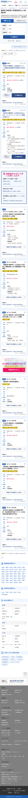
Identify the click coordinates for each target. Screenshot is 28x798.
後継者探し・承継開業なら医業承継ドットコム (11, 779)
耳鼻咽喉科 (17, 636)
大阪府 (3, 576)
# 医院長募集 (5, 659)
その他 (3, 632)
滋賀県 (15, 576)
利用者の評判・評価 (6, 730)
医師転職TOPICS (5, 724)
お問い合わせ (17, 792)
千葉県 (20, 569)
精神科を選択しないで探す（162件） (12, 191)
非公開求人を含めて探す (19, 50)
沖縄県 (20, 582)
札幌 (2, 756)
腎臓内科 (17, 613)
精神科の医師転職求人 (7, 102)
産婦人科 (4, 636)
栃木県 (7, 571)
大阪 (19, 756)
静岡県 (19, 573)
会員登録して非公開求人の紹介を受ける (13, 200)
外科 (3, 625)
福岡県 (15, 580)
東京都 (7, 569)
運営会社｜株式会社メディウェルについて (10, 752)
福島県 (3, 569)
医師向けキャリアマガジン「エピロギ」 (10, 781)
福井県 (3, 573)
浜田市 (7, 592)
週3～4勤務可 (6, 218)
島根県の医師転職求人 (18, 102)
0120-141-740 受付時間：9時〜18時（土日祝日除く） (17, 681)
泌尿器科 (17, 625)
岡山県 (3, 578)
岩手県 (11, 567)
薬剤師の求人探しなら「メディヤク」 (9, 774)
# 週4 (13, 656)
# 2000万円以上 (5, 656)
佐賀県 (19, 580)
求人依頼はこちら (5, 766)
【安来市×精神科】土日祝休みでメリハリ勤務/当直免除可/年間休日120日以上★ (13, 68)
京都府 (11, 576)
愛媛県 (7, 580)
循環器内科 (17, 611)
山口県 (11, 578)
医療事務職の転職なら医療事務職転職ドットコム (12, 776)
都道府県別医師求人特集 (7, 710)
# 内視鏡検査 (19, 656)
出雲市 (11, 592)
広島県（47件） (18, 181)
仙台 (6, 756)
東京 (10, 756)
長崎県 (23, 580)
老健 (3, 647)
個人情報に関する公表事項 (19, 790)
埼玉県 (16, 569)
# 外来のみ (4, 664)
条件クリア (18, 40)
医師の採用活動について (7, 764)
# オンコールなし (15, 662)
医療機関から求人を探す (7, 694)
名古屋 (15, 756)
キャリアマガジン (18, 722)
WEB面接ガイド (18, 744)
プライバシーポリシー (7, 790)
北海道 (3, 567)
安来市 (19, 592)
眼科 (3, 638)
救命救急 (17, 641)
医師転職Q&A (17, 720)
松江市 (3, 592)
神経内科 (4, 613)
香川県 (3, 580)
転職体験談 (4, 720)
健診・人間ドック (19, 644)
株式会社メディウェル (6, 783)
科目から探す (4, 692)
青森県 (7, 567)
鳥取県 (15, 578)
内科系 (3, 605)
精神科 (16, 638)
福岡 (4, 758)
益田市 (15, 592)
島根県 (19, 578)
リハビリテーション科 (7, 644)
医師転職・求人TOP (11, 788)
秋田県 (19, 567)
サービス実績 (17, 732)
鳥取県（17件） (7, 181)
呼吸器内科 (4, 611)
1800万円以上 (13, 72)
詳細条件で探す (5, 690)
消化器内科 (17, 608)
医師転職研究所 (5, 722)
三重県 (23, 573)
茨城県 (24, 569)
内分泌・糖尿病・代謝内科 (7, 617)
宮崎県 (11, 582)
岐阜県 (15, 573)
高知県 (11, 580)
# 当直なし (12, 659)
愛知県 (11, 573)
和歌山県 (24, 576)
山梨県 (7, 573)
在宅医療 (17, 647)
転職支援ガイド (18, 730)
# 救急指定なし (5, 662)
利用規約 (10, 792)
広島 (23, 756)
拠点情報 (3, 754)
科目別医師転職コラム (6, 714)
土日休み (6, 72)
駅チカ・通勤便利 (21, 72)
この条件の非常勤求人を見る (19, 46)
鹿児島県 (16, 582)
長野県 (15, 571)
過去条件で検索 (11, 40)
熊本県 (3, 582)
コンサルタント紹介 (6, 735)
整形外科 (4, 628)
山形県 (23, 567)
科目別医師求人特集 (19, 710)
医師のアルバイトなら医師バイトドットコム (11, 772)
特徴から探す (17, 692)
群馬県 (3, 571)
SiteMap (19, 788)
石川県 (23, 571)
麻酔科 (3, 641)
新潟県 (11, 571)
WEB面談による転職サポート (8, 744)
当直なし (13, 119)
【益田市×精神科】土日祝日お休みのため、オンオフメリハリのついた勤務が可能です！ (13, 115)
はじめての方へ (5, 740)
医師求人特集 (4, 712)
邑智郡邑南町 (5, 594)
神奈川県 (12, 569)
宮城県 (15, 567)
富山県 (19, 571)
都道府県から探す (18, 690)
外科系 (3, 622)
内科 (3, 608)
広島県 (7, 578)
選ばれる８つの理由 (6, 732)
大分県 (7, 582)
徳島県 (23, 578)
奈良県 (19, 576)
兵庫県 (7, 576)
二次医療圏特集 (18, 712)
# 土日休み (20, 659)
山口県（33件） (7, 184)
